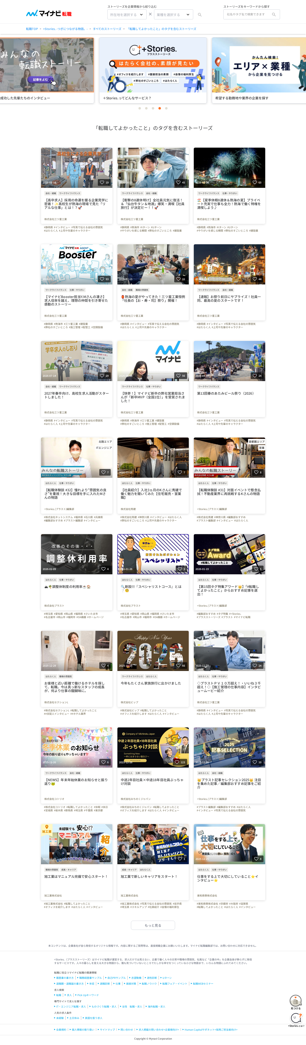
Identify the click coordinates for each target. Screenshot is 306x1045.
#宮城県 (48, 810)
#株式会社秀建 (128, 517)
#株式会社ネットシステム (58, 517)
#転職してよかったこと (83, 710)
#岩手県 (177, 903)
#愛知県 (58, 613)
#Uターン (156, 227)
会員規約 (61, 1029)
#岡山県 (68, 613)
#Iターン (145, 227)
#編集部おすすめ (53, 520)
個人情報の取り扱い (83, 1029)
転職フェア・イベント (174, 983)
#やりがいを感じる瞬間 (133, 230)
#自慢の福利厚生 (169, 907)
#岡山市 (60, 617)
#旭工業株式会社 (53, 903)
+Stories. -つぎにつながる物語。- (65, 29)
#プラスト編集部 (73, 520)
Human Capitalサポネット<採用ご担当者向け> (211, 1029)
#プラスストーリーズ (208, 617)
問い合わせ (127, 1029)
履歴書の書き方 (65, 977)
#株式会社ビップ (129, 710)
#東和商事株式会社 (207, 903)
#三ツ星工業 (71, 323)
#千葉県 (88, 810)
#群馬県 (68, 810)
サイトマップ (107, 1029)
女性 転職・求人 (132, 1006)
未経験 (60, 1018)
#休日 (104, 807)
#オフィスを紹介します (133, 713)
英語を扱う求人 (93, 1018)
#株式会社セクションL (56, 710)
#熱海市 (134, 227)
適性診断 (152, 977)
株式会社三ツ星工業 (55, 219)
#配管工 (85, 327)
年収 (91, 983)
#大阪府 (233, 903)
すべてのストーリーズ (107, 29)
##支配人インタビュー (56, 713)
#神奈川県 (143, 517)
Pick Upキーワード (88, 995)
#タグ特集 (222, 613)
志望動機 (136, 977)
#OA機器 (81, 617)
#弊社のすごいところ (160, 230)
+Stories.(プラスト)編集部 (59, 509)
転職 (58, 995)
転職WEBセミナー (203, 983)
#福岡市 (70, 617)
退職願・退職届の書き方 (70, 983)
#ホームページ (95, 617)
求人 (69, 995)
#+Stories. (235, 613)
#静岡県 (48, 227)
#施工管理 (74, 327)
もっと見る (153, 925)
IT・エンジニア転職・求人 (71, 1006)
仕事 (118, 983)
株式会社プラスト (54, 605)
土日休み (74, 1018)
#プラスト (227, 617)
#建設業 (177, 230)
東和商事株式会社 (207, 895)
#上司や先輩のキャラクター (74, 230)
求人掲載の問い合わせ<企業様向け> (159, 1029)
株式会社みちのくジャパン (136, 799)
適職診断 (105, 983)
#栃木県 (58, 810)
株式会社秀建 (128, 509)
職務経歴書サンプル (90, 977)
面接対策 (131, 983)
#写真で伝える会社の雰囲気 (87, 227)
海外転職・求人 (156, 1006)
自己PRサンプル (116, 977)
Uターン (167, 977)
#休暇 (97, 807)
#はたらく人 (51, 230)
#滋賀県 (243, 903)
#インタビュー (62, 227)
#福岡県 (78, 613)
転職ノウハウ (149, 983)
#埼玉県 (48, 613)
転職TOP (32, 29)
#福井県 (78, 517)
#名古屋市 (49, 617)
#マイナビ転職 (242, 617)
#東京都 (98, 810)
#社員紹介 (153, 907)
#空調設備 (97, 327)
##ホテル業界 (78, 713)
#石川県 (88, 517)
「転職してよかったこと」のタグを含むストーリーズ (161, 29)
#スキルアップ (138, 907)
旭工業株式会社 (53, 895)
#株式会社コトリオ (54, 807)
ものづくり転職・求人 (104, 1006)
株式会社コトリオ (54, 799)
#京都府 (223, 903)
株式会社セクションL (56, 702)
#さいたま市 (91, 613)
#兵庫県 (98, 517)
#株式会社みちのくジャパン (136, 807)
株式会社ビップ (129, 702)
